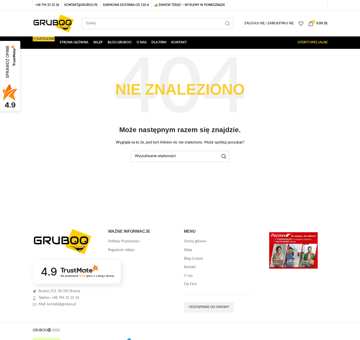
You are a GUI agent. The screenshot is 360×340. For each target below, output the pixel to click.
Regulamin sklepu (121, 250)
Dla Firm (190, 284)
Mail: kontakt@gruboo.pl (57, 304)
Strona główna (195, 241)
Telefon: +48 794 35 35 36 (59, 298)
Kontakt (190, 267)
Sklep (188, 250)
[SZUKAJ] (227, 23)
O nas (188, 276)
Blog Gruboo (193, 258)
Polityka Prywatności (124, 241)
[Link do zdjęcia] (62, 241)
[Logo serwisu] (53, 23)
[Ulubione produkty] (301, 23)
